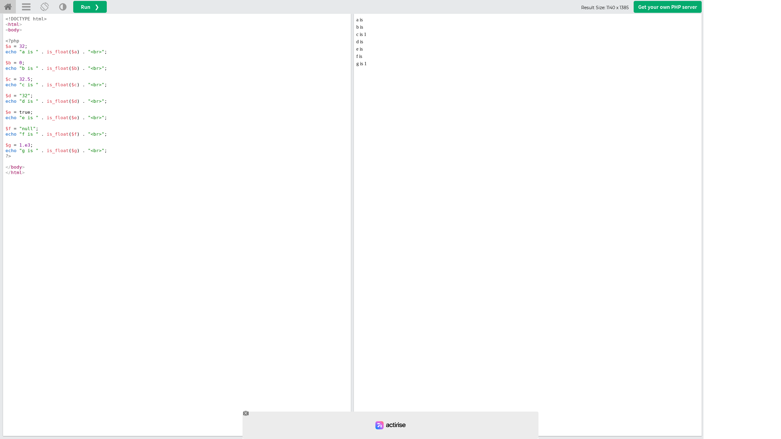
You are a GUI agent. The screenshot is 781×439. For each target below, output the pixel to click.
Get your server (667, 6)
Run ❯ (90, 6)
